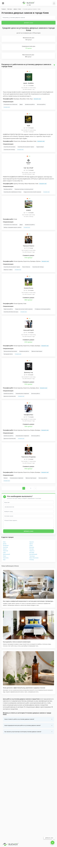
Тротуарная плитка (8, 354)
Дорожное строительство (10, 396)
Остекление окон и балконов (10, 104)
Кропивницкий (33, 554)
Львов (31, 545)
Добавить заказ (28, 22)
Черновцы (32, 556)
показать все (37, 99)
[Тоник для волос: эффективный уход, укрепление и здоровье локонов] (28, 668)
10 (30, 488)
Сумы (4, 552)
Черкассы (31, 550)
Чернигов (5, 550)
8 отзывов (30, 374)
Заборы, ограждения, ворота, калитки (12, 227)
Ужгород (31, 559)
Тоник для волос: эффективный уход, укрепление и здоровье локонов (24, 688)
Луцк (4, 559)
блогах (17, 566)
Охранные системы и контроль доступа (24, 189)
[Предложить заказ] (30, 71)
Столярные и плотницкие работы (42, 309)
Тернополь (6, 557)
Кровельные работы (30, 104)
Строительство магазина (9, 146)
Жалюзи (5, 478)
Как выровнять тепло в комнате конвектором (17, 642)
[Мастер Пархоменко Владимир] (28, 450)
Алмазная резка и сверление (22, 393)
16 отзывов (30, 290)
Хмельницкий (6, 554)
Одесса (31, 543)
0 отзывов (30, 85)
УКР (27, 5)
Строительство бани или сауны (11, 311)
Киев (4, 542)
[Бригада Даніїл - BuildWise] (28, 77)
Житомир (31, 552)
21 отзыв (30, 248)
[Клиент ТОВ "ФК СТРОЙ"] (28, 161)
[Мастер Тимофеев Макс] (28, 408)
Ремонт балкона (26, 267)
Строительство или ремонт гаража (26, 146)
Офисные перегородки (36, 351)
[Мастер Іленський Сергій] (28, 324)
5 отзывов (30, 459)
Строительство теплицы (9, 149)
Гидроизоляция (40, 146)
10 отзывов (30, 332)
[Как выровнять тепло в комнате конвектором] (28, 625)
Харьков (31, 542)
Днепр (4, 543)
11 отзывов (30, 417)
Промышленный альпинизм (10, 351)
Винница (31, 547)
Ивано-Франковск (34, 557)
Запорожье (6, 545)
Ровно (4, 556)
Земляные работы (8, 189)
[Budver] (28, 2)
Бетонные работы (41, 104)
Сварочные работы (8, 309)
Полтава (31, 549)
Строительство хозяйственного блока (12, 192)
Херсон (5, 549)
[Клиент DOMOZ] (28, 204)
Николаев (5, 547)
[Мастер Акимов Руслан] (28, 281)
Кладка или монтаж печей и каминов (32, 192)
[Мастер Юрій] (28, 119)
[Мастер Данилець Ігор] (28, 366)
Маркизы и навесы (8, 269)
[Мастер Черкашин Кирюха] (28, 239)
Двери (21, 104)
